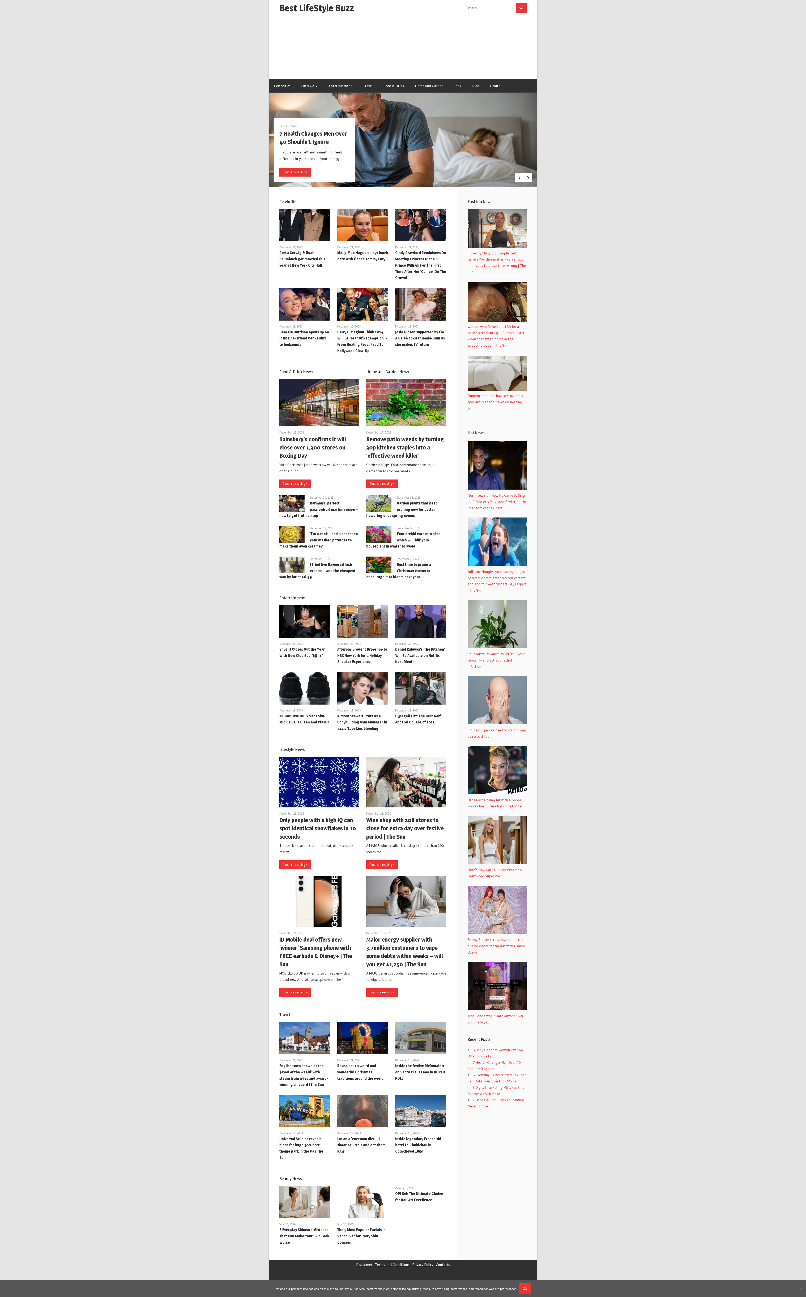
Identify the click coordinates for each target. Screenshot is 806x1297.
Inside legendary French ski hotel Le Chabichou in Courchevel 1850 (418, 1145)
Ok (525, 1288)
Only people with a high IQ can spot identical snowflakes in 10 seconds (317, 828)
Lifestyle (307, 86)
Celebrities (282, 86)
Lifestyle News (292, 749)
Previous (519, 177)
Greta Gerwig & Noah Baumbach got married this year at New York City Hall (302, 258)
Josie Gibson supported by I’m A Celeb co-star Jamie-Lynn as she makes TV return (420, 338)
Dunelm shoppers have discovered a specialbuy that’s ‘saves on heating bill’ (495, 401)
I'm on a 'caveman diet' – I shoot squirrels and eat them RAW (361, 1145)
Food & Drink (393, 86)
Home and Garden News (387, 371)
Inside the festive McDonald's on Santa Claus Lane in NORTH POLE (420, 1072)
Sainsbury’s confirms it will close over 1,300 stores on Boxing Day (312, 447)
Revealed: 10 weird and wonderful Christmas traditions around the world (360, 1072)
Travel (368, 86)
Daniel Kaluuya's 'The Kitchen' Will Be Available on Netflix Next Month (420, 655)
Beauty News (290, 1178)
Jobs (457, 86)
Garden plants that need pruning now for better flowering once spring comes (402, 509)
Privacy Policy (422, 1264)
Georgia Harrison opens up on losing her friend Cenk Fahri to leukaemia (304, 338)
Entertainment (340, 86)
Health (495, 86)
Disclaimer (364, 1264)
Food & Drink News (296, 371)
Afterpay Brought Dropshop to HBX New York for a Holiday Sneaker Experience (362, 655)
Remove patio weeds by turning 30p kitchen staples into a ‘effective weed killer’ (405, 447)
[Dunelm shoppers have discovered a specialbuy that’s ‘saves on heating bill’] (497, 389)
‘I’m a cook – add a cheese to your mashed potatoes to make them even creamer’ (318, 540)
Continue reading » (295, 172)
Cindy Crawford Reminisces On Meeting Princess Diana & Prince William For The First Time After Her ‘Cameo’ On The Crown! (420, 265)
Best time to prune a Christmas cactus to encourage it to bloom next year (398, 570)
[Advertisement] (403, 47)
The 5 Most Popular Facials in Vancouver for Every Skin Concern (361, 1236)
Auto (475, 86)
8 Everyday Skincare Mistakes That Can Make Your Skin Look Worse (304, 1236)
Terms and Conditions (392, 1264)
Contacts (443, 1264)
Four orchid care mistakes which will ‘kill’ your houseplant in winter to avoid (403, 540)
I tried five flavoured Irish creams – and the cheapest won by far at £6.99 (317, 570)
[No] (801, 1289)
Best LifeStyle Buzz (316, 8)
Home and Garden (429, 86)
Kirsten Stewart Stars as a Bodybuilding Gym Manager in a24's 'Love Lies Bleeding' (362, 722)
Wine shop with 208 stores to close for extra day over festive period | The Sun (405, 828)
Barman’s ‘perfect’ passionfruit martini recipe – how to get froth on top (318, 509)
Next (528, 177)
